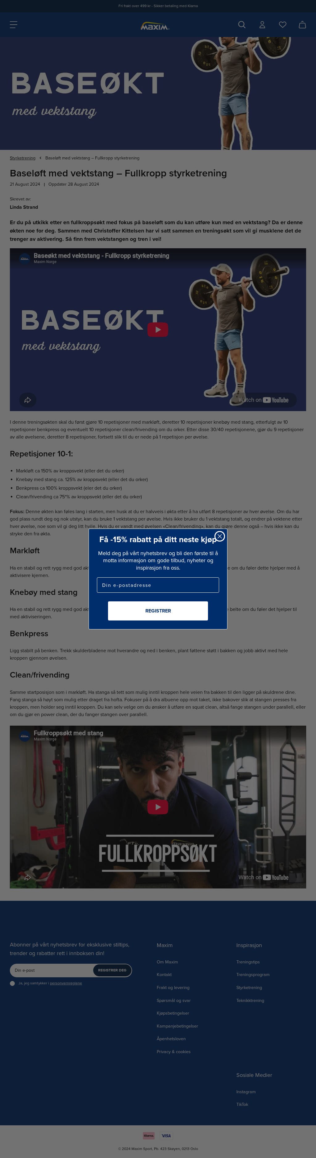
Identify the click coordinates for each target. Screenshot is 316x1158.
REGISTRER (158, 610)
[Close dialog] (219, 536)
